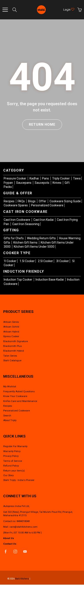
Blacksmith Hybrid (13, 350)
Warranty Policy (11, 451)
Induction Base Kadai (50, 279)
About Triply (9, 420)
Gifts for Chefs (14, 238)
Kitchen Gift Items (25, 242)
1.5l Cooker (27, 261)
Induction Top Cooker (18, 279)
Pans (46, 178)
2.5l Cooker (45, 261)
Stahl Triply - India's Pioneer (18, 480)
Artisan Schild (11, 326)
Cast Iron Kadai (43, 219)
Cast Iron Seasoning (25, 224)
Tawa (77, 178)
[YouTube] (25, 551)
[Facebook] (5, 551)
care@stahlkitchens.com (23, 526)
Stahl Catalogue (12, 360)
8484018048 (23, 521)
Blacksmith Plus (12, 346)
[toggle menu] (5, 9)
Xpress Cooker (11, 336)
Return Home (42, 124)
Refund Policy (11, 465)
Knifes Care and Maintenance (20, 401)
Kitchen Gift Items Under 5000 (34, 246)
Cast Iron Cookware (17, 219)
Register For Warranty (15, 446)
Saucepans (24, 182)
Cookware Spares (16, 205)
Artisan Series (11, 321)
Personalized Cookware (47, 205)
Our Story (8, 475)
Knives (57, 182)
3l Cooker (62, 261)
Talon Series (10, 355)
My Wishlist (9, 386)
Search (7, 415)
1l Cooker (10, 261)
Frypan (9, 182)
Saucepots (42, 182)
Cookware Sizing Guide (65, 201)
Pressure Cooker (15, 178)
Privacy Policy (11, 455)
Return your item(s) (14, 470)
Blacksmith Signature (15, 341)
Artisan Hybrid (11, 331)
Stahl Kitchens (22, 579)
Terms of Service (12, 460)
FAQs (21, 201)
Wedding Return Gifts (41, 238)
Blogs (32, 201)
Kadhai (34, 178)
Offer (43, 201)
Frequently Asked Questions (19, 391)
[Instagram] (15, 551)
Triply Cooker (61, 178)
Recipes (9, 201)
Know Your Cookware (15, 396)
